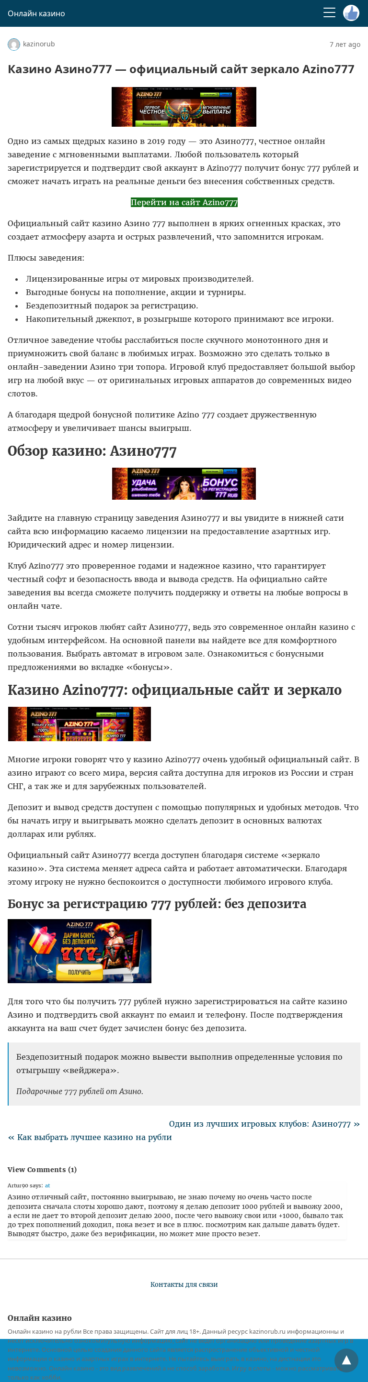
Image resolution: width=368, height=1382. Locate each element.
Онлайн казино (36, 13)
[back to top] (346, 1360)
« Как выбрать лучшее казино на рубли (90, 1137)
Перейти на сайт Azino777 (184, 202)
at (47, 1185)
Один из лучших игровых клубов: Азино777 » (264, 1124)
